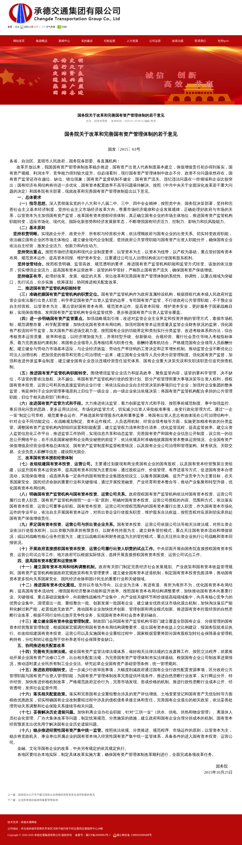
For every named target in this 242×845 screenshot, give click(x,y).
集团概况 (41, 40)
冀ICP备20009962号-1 (98, 835)
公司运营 (155, 40)
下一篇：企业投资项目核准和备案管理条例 (33, 800)
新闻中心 (64, 40)
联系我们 (200, 40)
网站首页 (19, 40)
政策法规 (177, 40)
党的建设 (87, 40)
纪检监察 (109, 40)
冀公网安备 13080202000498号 (134, 835)
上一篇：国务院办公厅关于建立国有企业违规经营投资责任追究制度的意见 (51, 794)
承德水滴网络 (29, 822)
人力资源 (132, 40)
